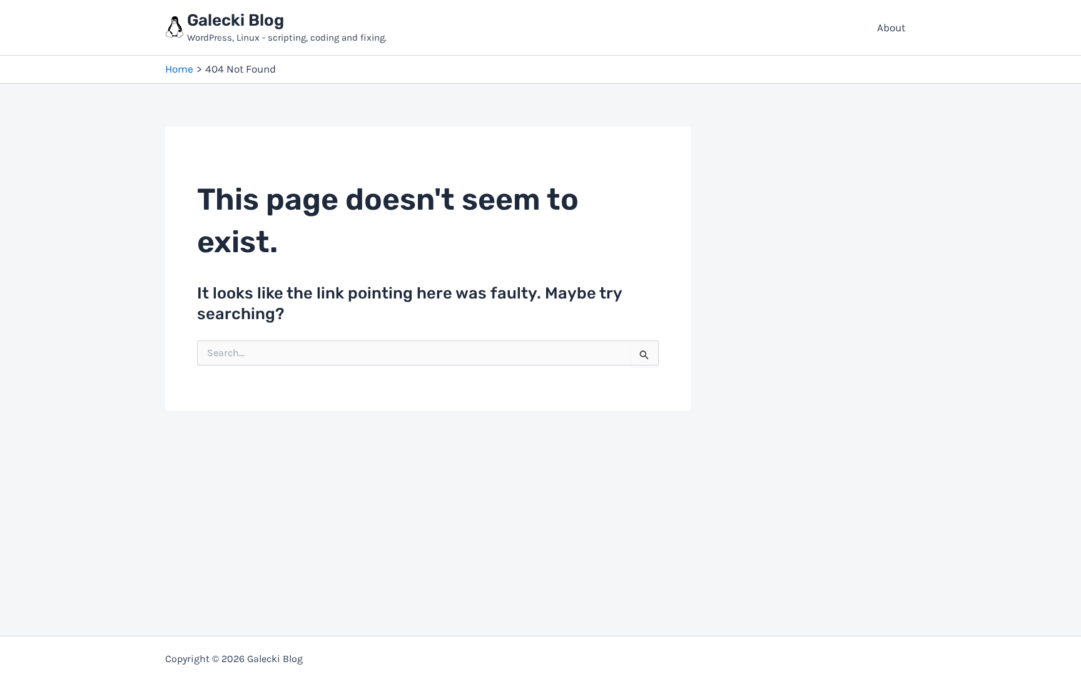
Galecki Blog (235, 20)
